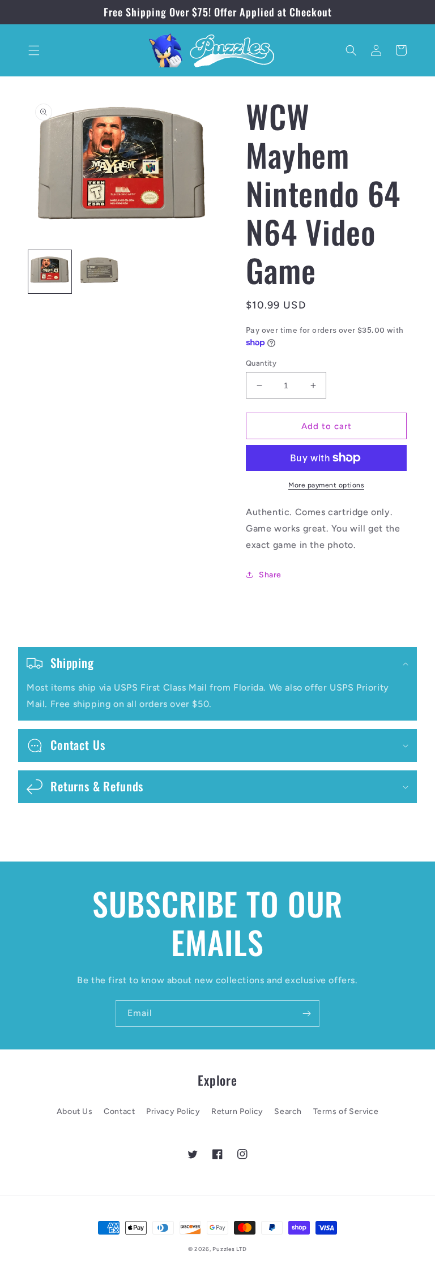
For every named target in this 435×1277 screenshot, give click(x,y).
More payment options (326, 485)
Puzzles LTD (229, 1249)
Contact (119, 1111)
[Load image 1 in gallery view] (49, 271)
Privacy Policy (173, 1111)
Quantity (261, 363)
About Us (75, 1111)
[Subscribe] (306, 1013)
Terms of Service (346, 1111)
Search (288, 1111)
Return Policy (237, 1111)
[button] (34, 50)
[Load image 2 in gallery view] (98, 271)
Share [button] (270, 575)
